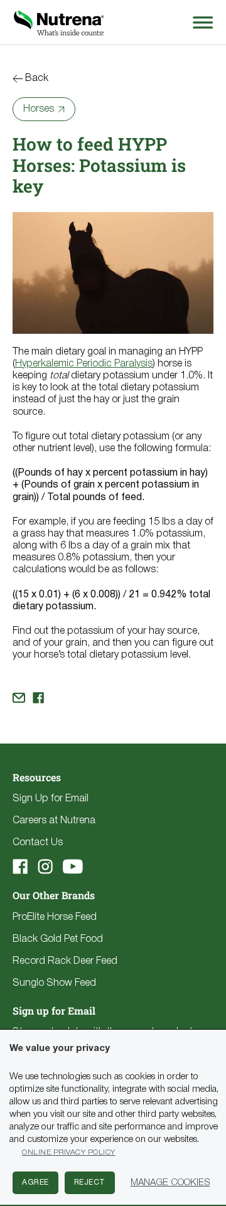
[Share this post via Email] (19, 698)
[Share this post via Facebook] (38, 697)
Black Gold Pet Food (58, 939)
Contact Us (38, 842)
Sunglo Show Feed (54, 983)
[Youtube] (73, 866)
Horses (38, 109)
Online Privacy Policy (69, 1152)
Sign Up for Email (51, 798)
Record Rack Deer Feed (65, 961)
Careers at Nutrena (54, 820)
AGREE (35, 1182)
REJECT (89, 1182)
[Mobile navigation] (201, 22)
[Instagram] (45, 866)
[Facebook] (20, 866)
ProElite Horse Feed (55, 917)
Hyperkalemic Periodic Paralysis (84, 364)
